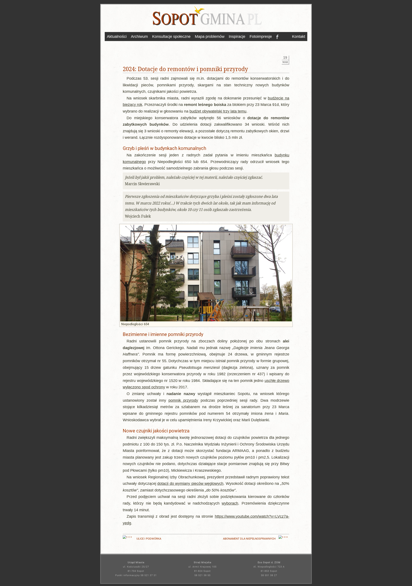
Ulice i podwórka (148, 538)
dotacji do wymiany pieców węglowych (190, 483)
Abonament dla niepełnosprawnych (249, 538)
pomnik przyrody (183, 400)
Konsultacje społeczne (171, 36)
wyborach (230, 503)
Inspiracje (237, 36)
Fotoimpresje (261, 36)
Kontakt (298, 36)
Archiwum (139, 36)
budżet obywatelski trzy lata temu (217, 111)
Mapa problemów (209, 36)
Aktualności (117, 36)
